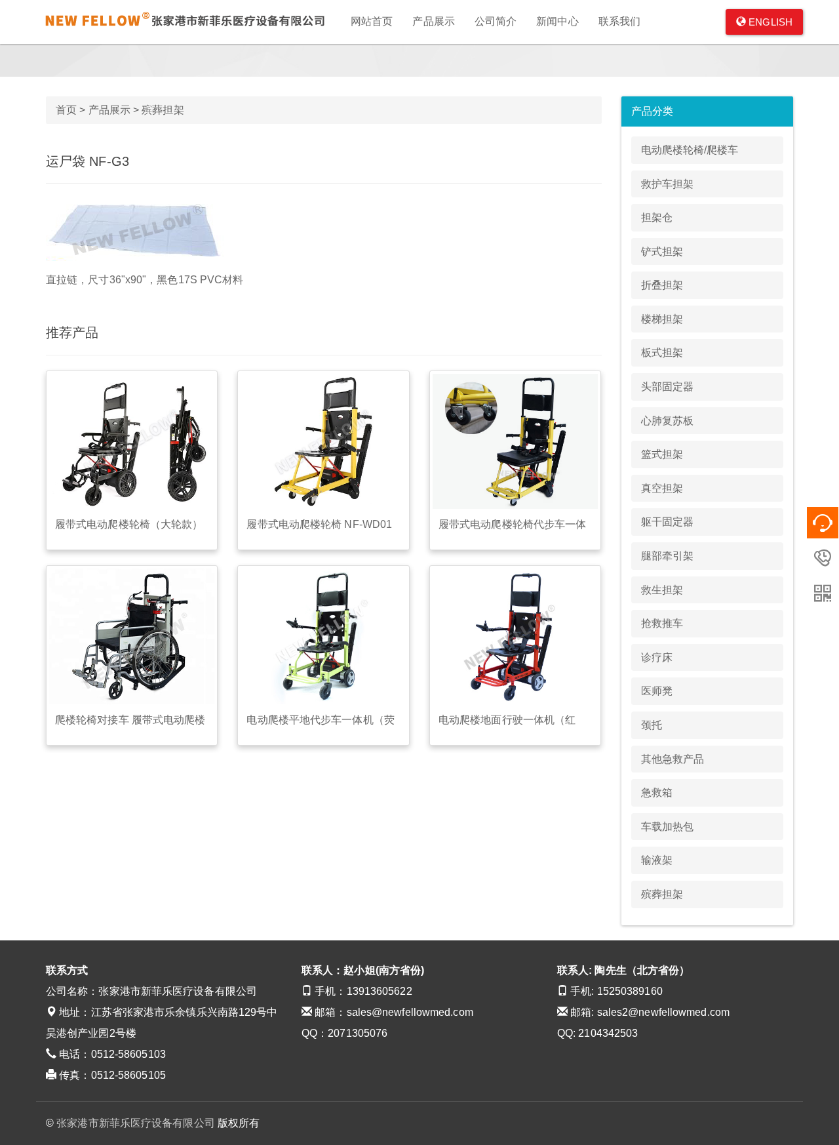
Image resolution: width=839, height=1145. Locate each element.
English (769, 22)
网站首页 (372, 21)
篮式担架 (662, 454)
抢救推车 (662, 623)
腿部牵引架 (667, 555)
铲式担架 (662, 251)
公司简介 (496, 21)
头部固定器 (667, 386)
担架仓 (657, 217)
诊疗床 (657, 657)
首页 (66, 109)
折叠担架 (662, 285)
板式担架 (662, 352)
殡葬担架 (163, 109)
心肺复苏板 (667, 420)
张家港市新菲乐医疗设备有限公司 (135, 1123)
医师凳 (657, 690)
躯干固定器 (667, 521)
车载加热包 (667, 826)
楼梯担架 (662, 319)
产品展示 (433, 21)
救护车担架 (667, 184)
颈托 (651, 725)
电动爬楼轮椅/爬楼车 (690, 149)
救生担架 (662, 589)
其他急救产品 (673, 759)
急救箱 (657, 792)
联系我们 (619, 21)
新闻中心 (557, 21)
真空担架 (662, 488)
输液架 (657, 860)
